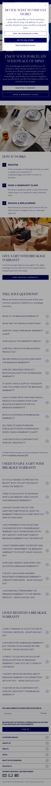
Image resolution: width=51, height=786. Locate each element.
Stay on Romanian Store (25, 33)
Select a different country (25, 45)
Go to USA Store (25, 40)
